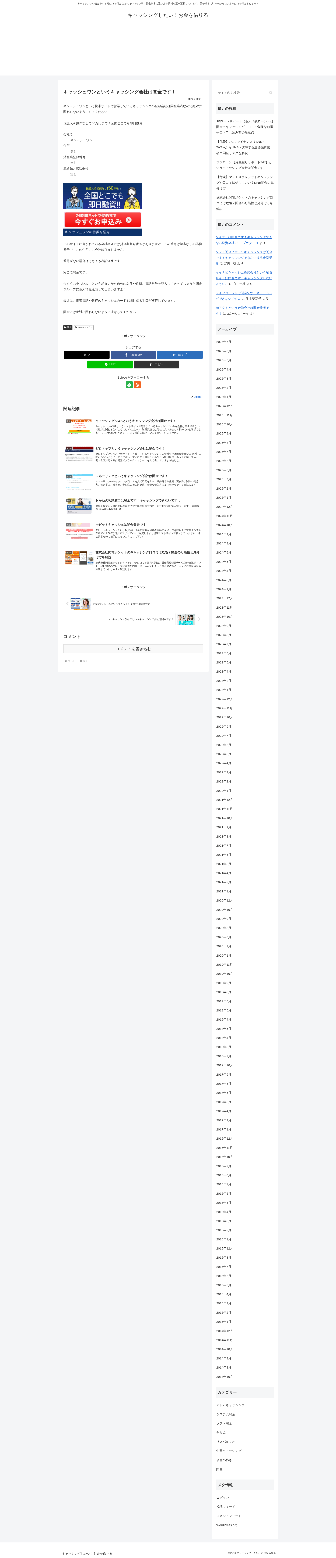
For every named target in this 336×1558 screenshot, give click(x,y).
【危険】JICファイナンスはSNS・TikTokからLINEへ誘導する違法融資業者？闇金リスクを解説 (243, 147)
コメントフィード (228, 1516)
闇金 (69, 327)
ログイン (222, 1497)
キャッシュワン (85, 327)
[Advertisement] (168, 51)
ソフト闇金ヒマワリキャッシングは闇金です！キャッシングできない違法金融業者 (244, 257)
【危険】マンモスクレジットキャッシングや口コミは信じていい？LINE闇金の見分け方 (245, 182)
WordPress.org (226, 1525)
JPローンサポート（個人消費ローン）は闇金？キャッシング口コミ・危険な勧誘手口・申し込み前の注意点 (245, 127)
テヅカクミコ (248, 243)
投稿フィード (225, 1507)
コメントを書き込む (133, 649)
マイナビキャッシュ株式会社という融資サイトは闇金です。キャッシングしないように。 (244, 278)
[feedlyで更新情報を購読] (129, 384)
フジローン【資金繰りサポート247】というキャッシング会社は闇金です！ (244, 165)
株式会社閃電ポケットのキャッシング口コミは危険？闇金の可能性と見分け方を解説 (244, 203)
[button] (156, 364)
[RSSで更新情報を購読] (137, 384)
